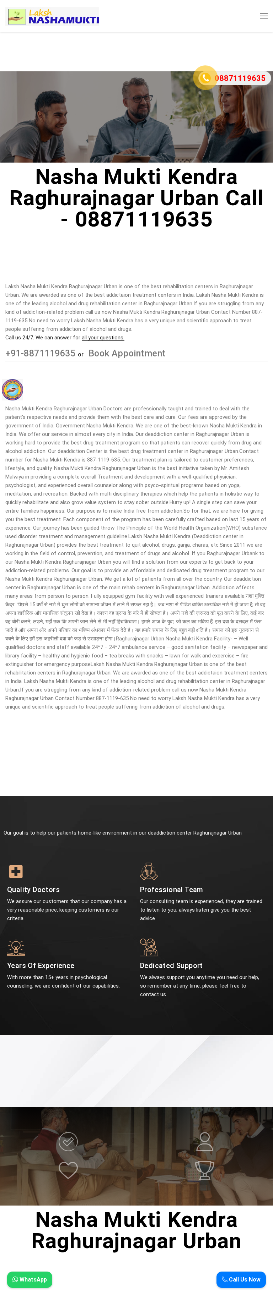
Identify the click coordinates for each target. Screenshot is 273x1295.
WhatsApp (32, 1279)
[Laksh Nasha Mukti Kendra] (52, 16)
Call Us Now (244, 1279)
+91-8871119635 (41, 353)
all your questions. (103, 337)
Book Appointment (126, 353)
